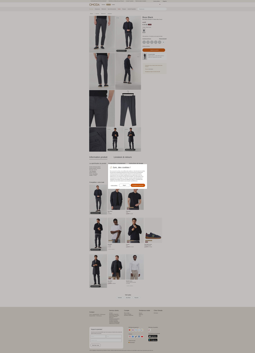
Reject (124, 185)
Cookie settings (114, 185)
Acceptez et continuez (137, 185)
